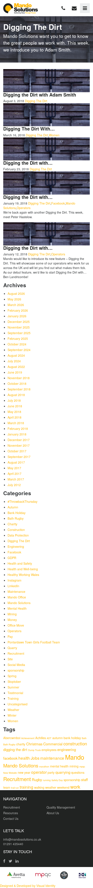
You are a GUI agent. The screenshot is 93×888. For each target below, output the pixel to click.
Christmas (34, 743)
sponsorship (16, 670)
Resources (10, 813)
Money (12, 619)
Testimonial (15, 693)
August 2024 (16, 355)
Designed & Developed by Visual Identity (27, 885)
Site (10, 659)
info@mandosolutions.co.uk (22, 839)
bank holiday (72, 737)
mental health (59, 766)
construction (75, 743)
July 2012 (14, 485)
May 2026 (14, 299)
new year (24, 772)
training (26, 787)
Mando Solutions (19, 603)
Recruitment (16, 653)
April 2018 (14, 417)
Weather (13, 709)
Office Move (16, 625)
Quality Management (60, 807)
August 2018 (16, 395)
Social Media (16, 664)
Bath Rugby (16, 518)
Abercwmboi (11, 737)
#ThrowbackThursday (22, 501)
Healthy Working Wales (23, 574)
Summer (13, 687)
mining (74, 766)
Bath (84, 738)
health (24, 758)
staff (84, 779)
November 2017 (19, 445)
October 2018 (17, 383)
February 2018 (18, 428)
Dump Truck (34, 750)
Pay (10, 636)
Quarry (12, 648)
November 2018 (19, 378)
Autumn (13, 507)
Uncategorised (17, 704)
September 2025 (19, 333)
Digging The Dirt (36, 101)
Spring (12, 676)
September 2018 (19, 389)
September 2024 (19, 350)
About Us (52, 813)
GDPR (12, 558)
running (47, 780)
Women (54, 135)
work (75, 786)
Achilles (40, 737)
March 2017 (16, 479)
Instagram (14, 580)
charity (20, 744)
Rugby (37, 779)
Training (13, 698)
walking (39, 787)
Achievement (27, 738)
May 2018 (14, 411)
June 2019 (15, 372)
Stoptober (14, 681)
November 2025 (19, 327)
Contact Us (10, 818)
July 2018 (14, 400)
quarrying (62, 772)
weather (50, 787)
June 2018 (15, 406)
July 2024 (14, 361)
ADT (49, 738)
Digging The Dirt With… (29, 128)
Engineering (16, 546)
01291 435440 (13, 844)
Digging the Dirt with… (28, 163)
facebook (10, 758)
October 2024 (17, 344)
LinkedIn (13, 586)
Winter (12, 715)
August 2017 (16, 462)
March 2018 (16, 423)
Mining (12, 614)
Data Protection (18, 535)
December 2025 (19, 321)
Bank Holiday (17, 513)
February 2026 (18, 310)
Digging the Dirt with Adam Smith (39, 94)
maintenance (52, 758)
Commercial (53, 743)
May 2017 (14, 468)
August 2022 (16, 366)
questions (77, 772)
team (6, 787)
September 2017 (19, 456)
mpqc (82, 766)
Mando (74, 756)
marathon (44, 766)
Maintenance (16, 591)
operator (39, 772)
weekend (63, 787)
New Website (10, 772)
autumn (57, 737)
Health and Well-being (23, 569)
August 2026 (16, 293)
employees (49, 749)
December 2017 (19, 440)
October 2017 (17, 451)
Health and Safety (20, 563)
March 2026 (16, 305)
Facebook (58, 203)
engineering (66, 749)
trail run (15, 787)
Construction (16, 529)
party (51, 772)
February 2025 (18, 338)
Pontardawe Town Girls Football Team (34, 642)
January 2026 (17, 316)
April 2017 (14, 473)
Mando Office (17, 597)
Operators (23, 208)
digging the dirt (15, 749)
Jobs (35, 758)
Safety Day (57, 780)
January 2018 (17, 434)
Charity (12, 524)
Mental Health (17, 608)
